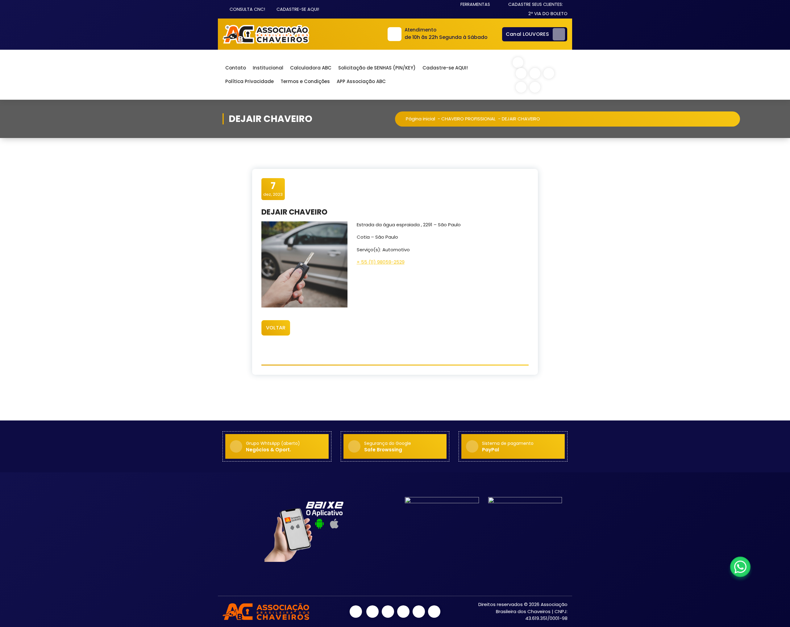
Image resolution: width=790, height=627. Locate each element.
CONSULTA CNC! (246, 9)
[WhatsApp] (740, 567)
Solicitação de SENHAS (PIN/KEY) (377, 68)
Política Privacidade (249, 81)
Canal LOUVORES (527, 34)
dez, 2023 (273, 188)
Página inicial (420, 118)
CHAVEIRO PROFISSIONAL (468, 118)
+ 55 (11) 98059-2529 (381, 262)
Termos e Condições (305, 81)
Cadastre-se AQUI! (445, 68)
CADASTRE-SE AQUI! (297, 9)
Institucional (268, 68)
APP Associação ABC (361, 81)
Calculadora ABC (310, 68)
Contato (235, 68)
